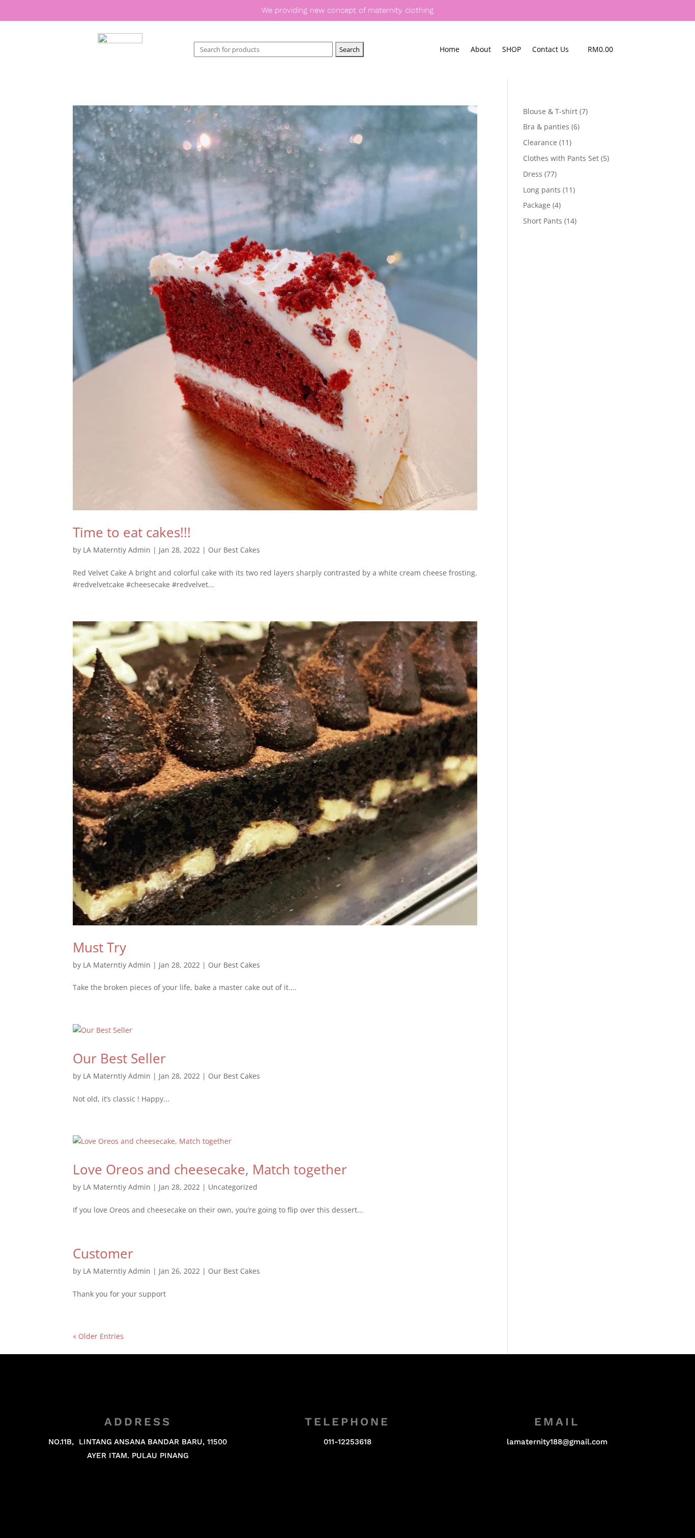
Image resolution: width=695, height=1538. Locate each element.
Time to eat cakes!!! (132, 532)
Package (537, 205)
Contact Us (550, 50)
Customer (103, 1253)
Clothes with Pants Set (561, 158)
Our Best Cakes (234, 550)
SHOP (511, 50)
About (481, 50)
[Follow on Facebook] (327, 1484)
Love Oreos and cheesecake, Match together (210, 1169)
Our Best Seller (119, 1058)
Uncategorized (232, 1187)
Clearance (540, 142)
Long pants (542, 190)
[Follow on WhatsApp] (368, 1484)
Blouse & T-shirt (550, 111)
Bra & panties (546, 126)
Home (449, 50)
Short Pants (542, 221)
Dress (532, 174)
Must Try (99, 947)
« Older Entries (98, 1336)
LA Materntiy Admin (117, 550)
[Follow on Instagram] (347, 1484)
